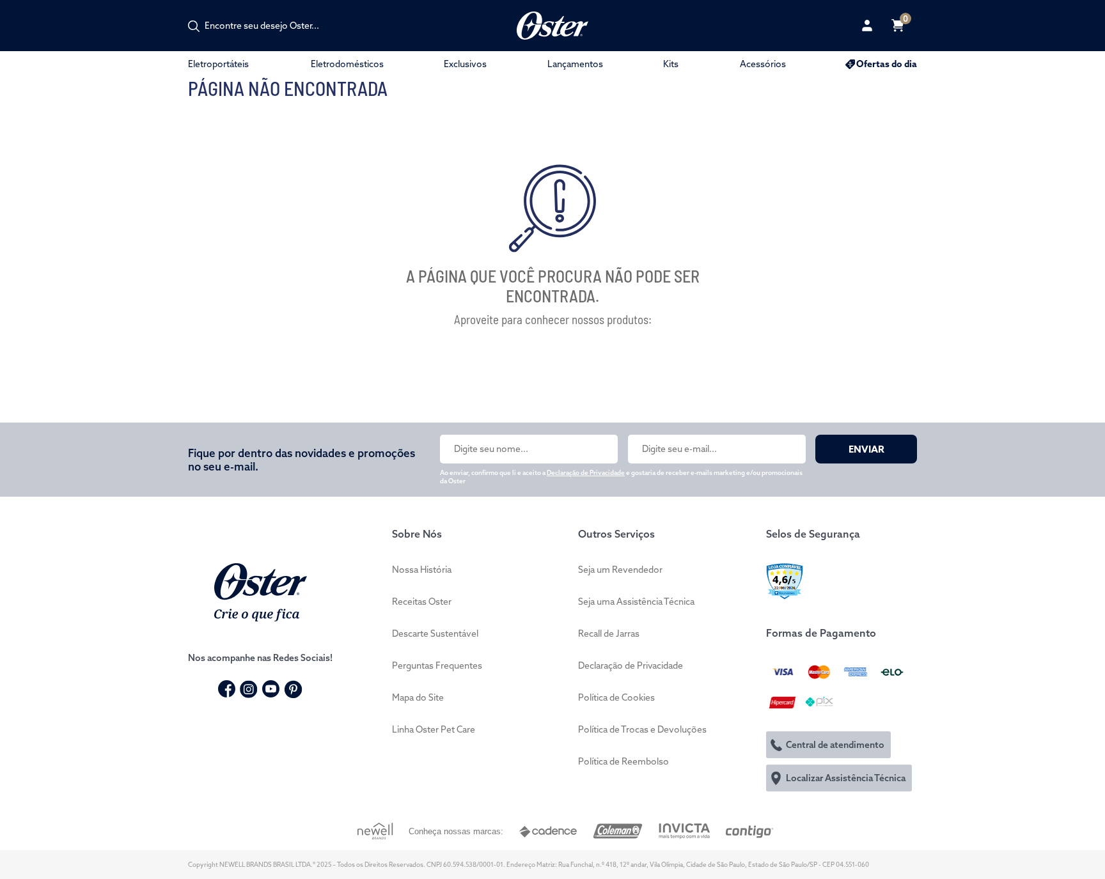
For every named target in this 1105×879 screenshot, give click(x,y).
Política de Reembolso (623, 761)
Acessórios (763, 64)
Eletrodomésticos (347, 64)
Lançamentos (575, 64)
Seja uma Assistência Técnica (636, 601)
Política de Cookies (616, 697)
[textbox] (268, 25)
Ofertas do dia (886, 64)
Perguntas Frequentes (437, 665)
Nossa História (421, 569)
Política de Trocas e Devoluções (642, 729)
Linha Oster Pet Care (433, 729)
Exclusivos (465, 64)
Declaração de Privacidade (586, 473)
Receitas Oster (421, 601)
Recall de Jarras (608, 633)
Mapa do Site (418, 697)
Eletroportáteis (218, 64)
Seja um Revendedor (620, 569)
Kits (670, 64)
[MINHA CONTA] (867, 25)
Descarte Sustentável (435, 633)
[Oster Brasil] (260, 590)
